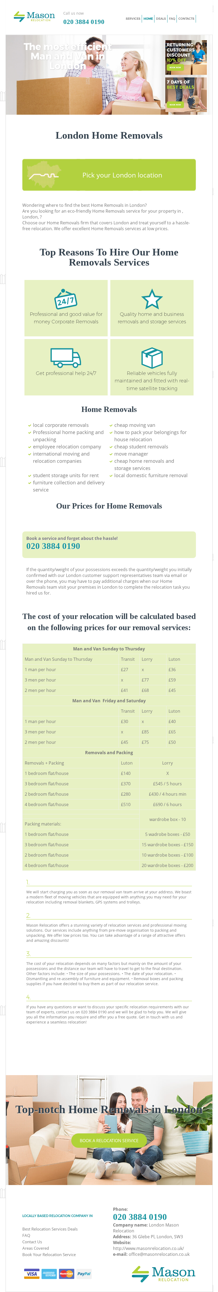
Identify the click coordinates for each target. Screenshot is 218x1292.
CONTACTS (186, 18)
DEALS (161, 18)
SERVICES (133, 18)
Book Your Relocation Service (49, 1254)
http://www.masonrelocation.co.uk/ (148, 1248)
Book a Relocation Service (109, 1141)
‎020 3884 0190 (53, 546)
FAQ (26, 1235)
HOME (148, 18)
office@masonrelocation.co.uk (159, 1254)
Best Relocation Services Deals (50, 1229)
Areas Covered (35, 1248)
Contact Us (32, 1241)
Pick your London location (122, 174)
